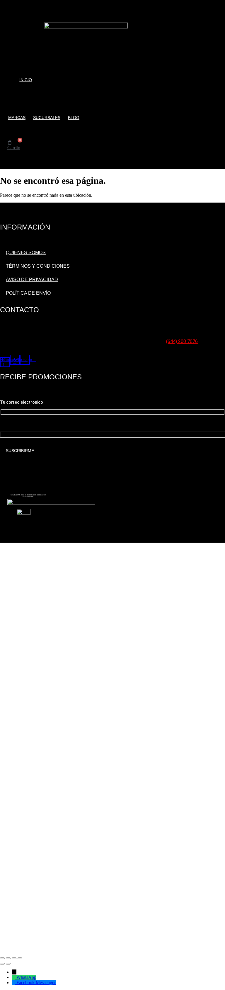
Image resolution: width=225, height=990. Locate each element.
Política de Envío (28, 293)
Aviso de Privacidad (32, 279)
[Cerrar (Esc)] (20, 958)
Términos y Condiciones (38, 266)
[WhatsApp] (14, 977)
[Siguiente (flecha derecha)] (8, 963)
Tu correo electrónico (18, 424)
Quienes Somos (26, 252)
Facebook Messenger (36, 982)
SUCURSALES (46, 117)
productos (16, 98)
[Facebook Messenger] (14, 982)
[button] (9, 159)
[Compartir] (14, 958)
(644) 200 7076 (182, 341)
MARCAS (16, 117)
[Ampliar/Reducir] (2, 958)
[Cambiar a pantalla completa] (8, 958)
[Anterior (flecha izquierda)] (2, 963)
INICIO (25, 79)
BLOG (73, 117)
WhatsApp (26, 977)
